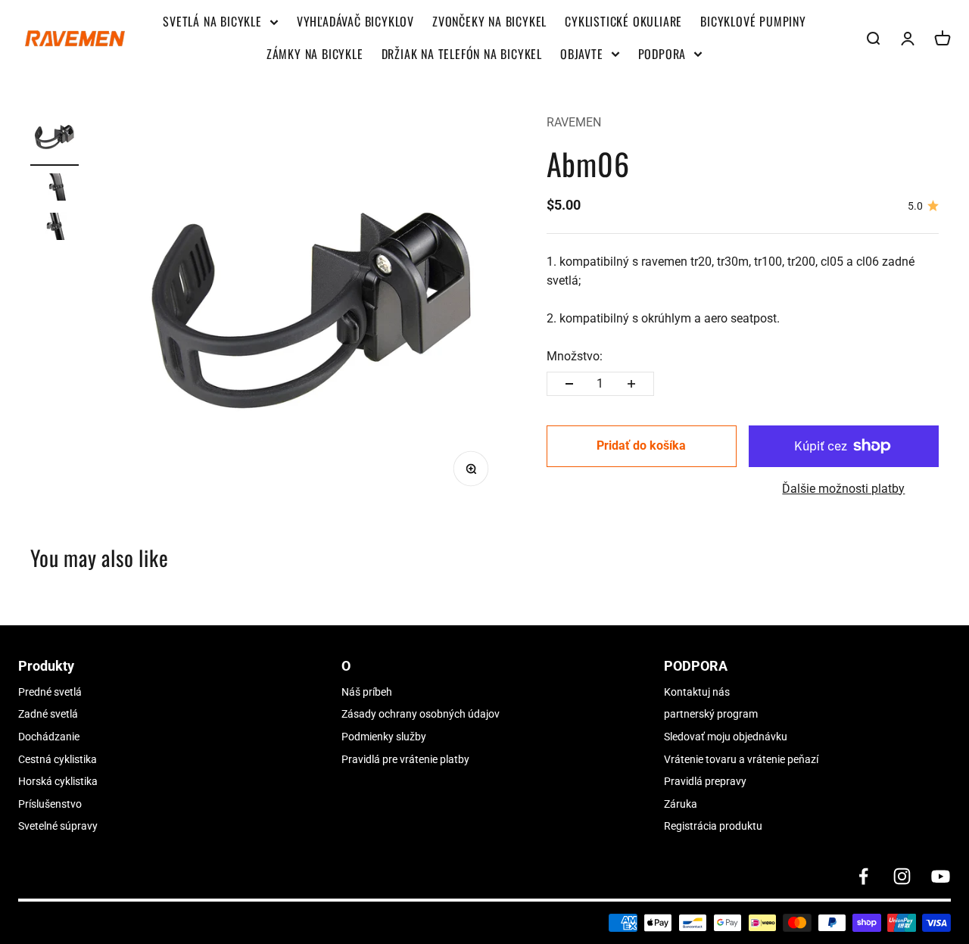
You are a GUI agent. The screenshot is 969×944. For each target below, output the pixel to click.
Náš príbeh (366, 692)
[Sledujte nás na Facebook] (863, 876)
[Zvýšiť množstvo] (631, 383)
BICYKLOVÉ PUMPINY (753, 21)
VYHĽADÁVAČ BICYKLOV (355, 21)
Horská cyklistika (58, 781)
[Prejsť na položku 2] (54, 189)
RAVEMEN (574, 122)
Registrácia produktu (713, 826)
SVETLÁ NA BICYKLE (212, 21)
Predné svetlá (50, 692)
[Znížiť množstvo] (569, 383)
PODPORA (662, 54)
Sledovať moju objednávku (725, 737)
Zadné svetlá (48, 714)
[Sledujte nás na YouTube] (940, 876)
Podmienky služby (383, 737)
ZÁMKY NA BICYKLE (314, 54)
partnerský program (711, 714)
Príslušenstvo (50, 804)
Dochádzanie (48, 737)
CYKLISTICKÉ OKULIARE (623, 21)
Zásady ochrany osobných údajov (420, 714)
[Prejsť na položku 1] (54, 139)
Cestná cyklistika (57, 759)
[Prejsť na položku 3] (54, 229)
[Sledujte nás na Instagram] (902, 876)
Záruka (680, 804)
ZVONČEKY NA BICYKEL (489, 21)
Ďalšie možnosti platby (843, 488)
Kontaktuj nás (697, 692)
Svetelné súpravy (58, 826)
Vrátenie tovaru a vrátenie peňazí (741, 759)
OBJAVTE (581, 54)
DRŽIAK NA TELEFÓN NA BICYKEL (462, 54)
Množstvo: (575, 356)
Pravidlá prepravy (705, 781)
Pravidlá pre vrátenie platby (405, 759)
